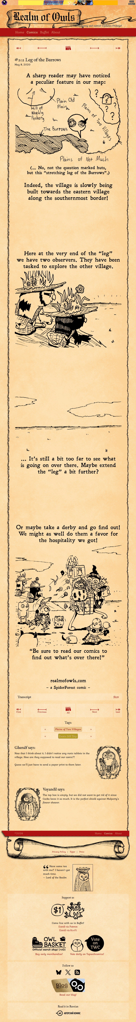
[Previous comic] (42, 48)
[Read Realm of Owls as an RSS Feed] (77, 973)
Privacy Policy (59, 851)
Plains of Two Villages (68, 729)
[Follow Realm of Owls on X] (68, 973)
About (55, 32)
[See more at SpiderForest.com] (131, 2)
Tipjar (72, 851)
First (18, 712)
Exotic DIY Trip (68, 736)
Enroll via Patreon (68, 926)
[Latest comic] (118, 48)
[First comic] (19, 48)
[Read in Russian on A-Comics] (68, 1014)
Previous (42, 712)
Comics (32, 32)
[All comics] (68, 48)
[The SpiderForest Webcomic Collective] (4, 2)
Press (81, 851)
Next (94, 712)
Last (118, 712)
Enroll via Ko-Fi (68, 930)
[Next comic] (94, 48)
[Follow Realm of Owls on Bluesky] (58, 973)
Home (19, 32)
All (68, 712)
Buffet (44, 32)
